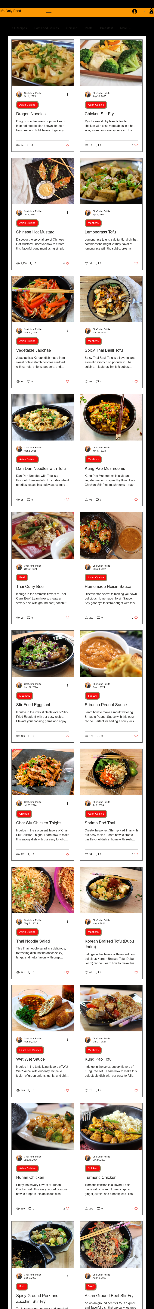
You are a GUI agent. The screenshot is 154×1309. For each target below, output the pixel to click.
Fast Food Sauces (46, 28)
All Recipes (19, 28)
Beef (22, 577)
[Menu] (49, 12)
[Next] (146, 4)
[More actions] (68, 94)
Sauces (92, 695)
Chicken (71, 28)
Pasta (89, 28)
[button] (151, 10)
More (123, 28)
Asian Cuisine (27, 104)
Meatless (93, 222)
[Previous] (8, 4)
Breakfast (106, 28)
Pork (22, 1286)
